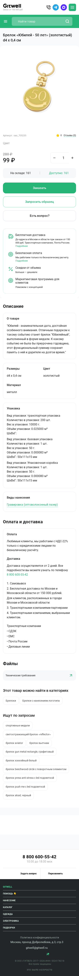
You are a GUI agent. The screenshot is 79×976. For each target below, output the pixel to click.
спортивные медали (18, 725)
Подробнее (21, 246)
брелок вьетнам (39, 743)
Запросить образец (39, 202)
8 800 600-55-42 (17, 574)
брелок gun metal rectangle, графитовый (30, 751)
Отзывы (70, 135)
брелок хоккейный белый (21, 760)
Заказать (39, 188)
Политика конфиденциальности (39, 937)
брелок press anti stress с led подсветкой (30, 777)
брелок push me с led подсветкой (25, 786)
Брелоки (11, 700)
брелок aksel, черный (18, 795)
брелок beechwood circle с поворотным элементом (36, 769)
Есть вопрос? (39, 216)
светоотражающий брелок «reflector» (28, 734)
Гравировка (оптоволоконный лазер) (32, 504)
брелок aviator (14, 743)
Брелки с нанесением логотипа (41, 700)
